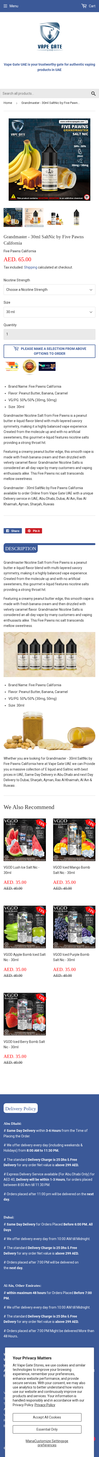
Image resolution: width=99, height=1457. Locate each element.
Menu (14, 6)
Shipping (30, 267)
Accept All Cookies (47, 1417)
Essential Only (47, 1429)
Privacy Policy (45, 1405)
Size (7, 302)
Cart (91, 6)
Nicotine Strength (17, 280)
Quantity (10, 325)
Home (8, 103)
